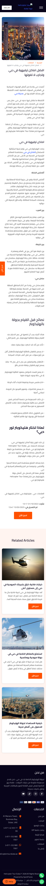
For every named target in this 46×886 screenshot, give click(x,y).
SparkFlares (28, 877)
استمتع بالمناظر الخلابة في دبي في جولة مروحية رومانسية (25, 655)
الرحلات (41, 820)
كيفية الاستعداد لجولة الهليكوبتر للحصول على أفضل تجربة (25, 725)
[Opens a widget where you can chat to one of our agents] (9, 882)
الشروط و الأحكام (33, 880)
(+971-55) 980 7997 (11, 838)
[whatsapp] (41, 881)
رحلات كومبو (39, 825)
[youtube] (23, 793)
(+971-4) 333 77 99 (11, 829)
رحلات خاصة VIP (38, 830)
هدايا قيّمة (39, 834)
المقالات (31, 62)
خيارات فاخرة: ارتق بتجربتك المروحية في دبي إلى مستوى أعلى (23, 586)
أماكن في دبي (29, 152)
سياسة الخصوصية (16, 880)
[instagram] (35, 793)
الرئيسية (39, 62)
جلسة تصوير (39, 839)
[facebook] (41, 793)
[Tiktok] (29, 793)
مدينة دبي (18, 93)
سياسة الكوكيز (23, 883)
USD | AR (7, 7)
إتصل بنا (41, 848)
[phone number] (41, 875)
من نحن (41, 816)
